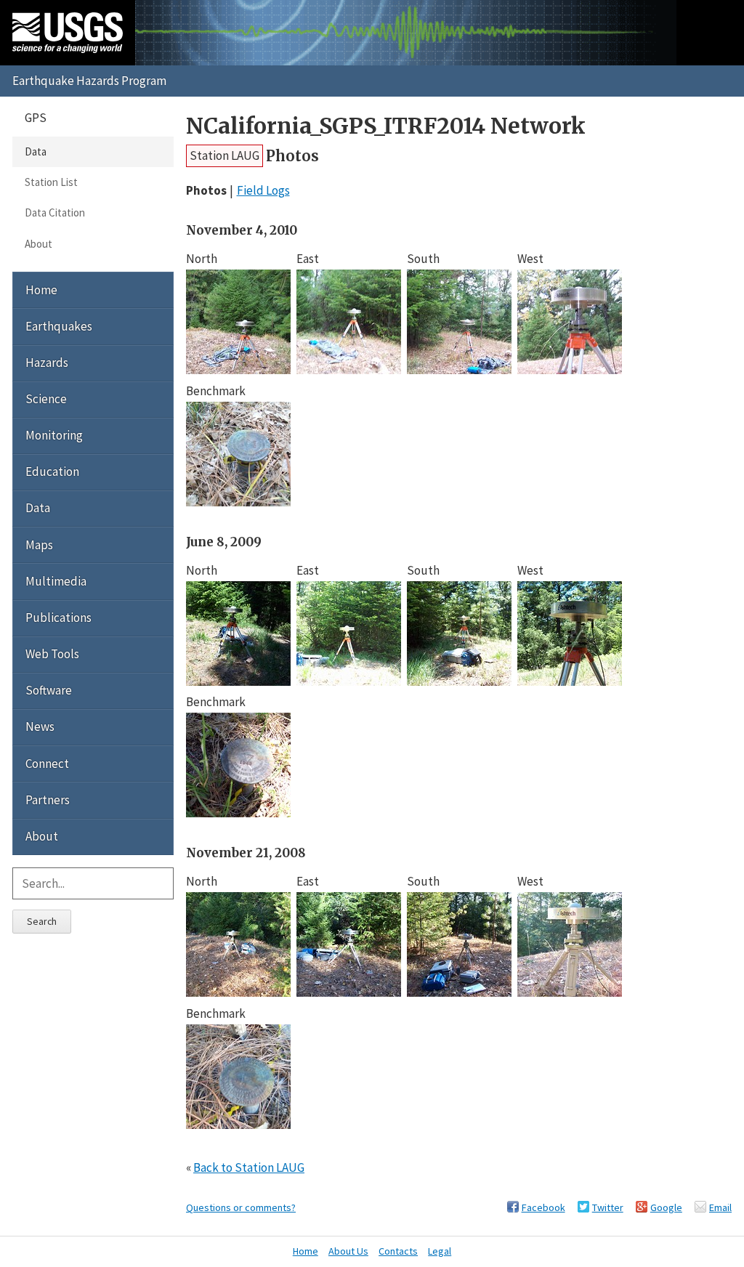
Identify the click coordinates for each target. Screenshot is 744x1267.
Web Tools (52, 654)
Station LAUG (224, 155)
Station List (51, 182)
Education (52, 471)
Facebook (543, 1207)
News (39, 726)
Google (666, 1207)
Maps (39, 545)
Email (720, 1207)
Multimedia (55, 581)
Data (35, 151)
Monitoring (54, 435)
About (38, 244)
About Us (348, 1251)
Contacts (398, 1251)
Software (48, 690)
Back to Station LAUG (248, 1167)
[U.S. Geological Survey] (67, 32)
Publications (58, 618)
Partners (47, 800)
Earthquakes (58, 326)
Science (46, 399)
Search (42, 921)
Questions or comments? (241, 1207)
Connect (47, 764)
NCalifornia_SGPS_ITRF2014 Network (386, 126)
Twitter (607, 1207)
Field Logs (263, 190)
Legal (439, 1251)
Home (41, 290)
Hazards (46, 363)
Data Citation (55, 212)
